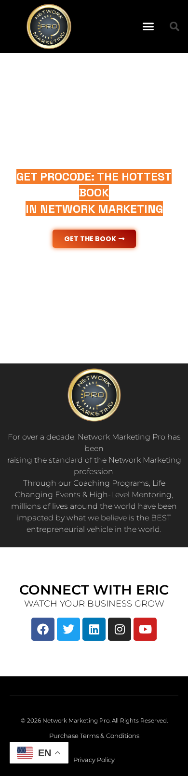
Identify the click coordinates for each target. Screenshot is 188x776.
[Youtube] (145, 629)
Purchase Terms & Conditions (94, 735)
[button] (148, 26)
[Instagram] (119, 629)
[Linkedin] (94, 629)
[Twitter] (68, 629)
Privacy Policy (94, 759)
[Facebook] (42, 629)
